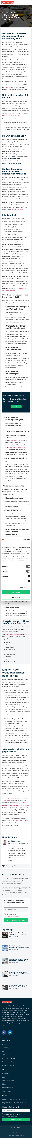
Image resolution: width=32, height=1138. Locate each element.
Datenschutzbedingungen (12, 916)
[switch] (28, 571)
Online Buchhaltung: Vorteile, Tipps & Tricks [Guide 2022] (18, 933)
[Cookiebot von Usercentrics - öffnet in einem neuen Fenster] (23, 539)
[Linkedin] (10, 1032)
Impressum (16, 1132)
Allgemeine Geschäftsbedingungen (16, 1135)
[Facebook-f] (4, 1032)
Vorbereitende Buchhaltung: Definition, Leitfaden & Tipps (18, 986)
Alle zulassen (16, 592)
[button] (29, 2)
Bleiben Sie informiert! (10, 1107)
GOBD (15, 866)
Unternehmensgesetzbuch (13, 634)
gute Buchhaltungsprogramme (18, 447)
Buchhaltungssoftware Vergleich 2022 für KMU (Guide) (19, 946)
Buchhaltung (9, 866)
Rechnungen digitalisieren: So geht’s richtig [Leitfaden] (18, 959)
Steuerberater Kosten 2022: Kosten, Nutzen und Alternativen (19, 973)
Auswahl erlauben (16, 597)
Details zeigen (23, 587)
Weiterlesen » (13, 936)
